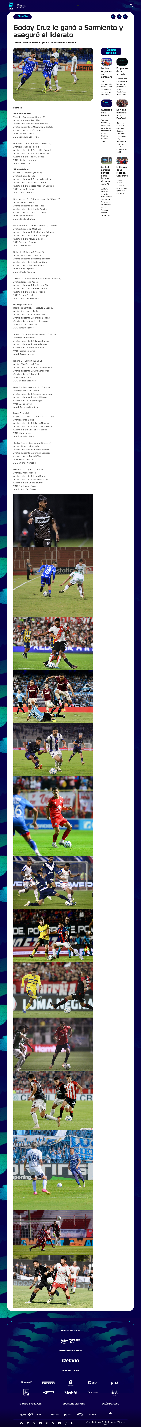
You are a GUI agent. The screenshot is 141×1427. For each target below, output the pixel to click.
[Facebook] (21, 1423)
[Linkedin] (59, 1423)
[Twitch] (72, 1423)
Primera (23, 16)
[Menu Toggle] (77, 6)
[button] (131, 6)
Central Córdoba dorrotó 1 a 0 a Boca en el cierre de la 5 (105, 175)
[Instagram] (34, 1423)
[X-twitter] (27, 1423)
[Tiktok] (65, 1423)
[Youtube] (40, 1423)
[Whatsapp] (46, 1423)
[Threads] (53, 1423)
